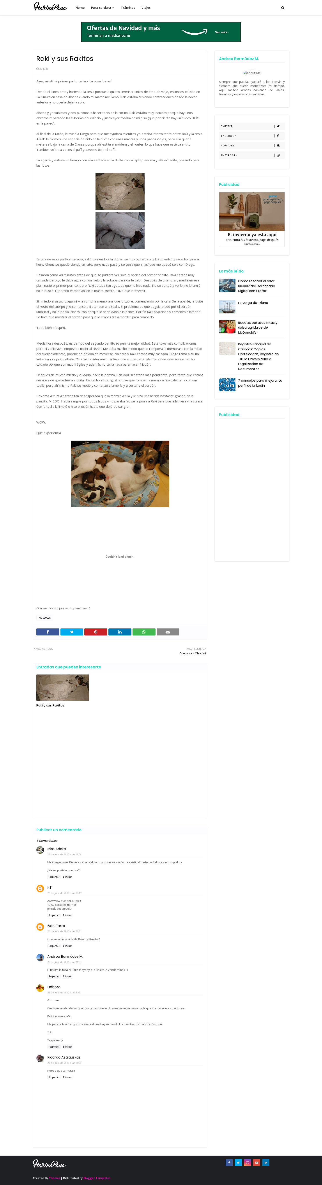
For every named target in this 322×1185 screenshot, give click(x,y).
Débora (53, 986)
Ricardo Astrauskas (63, 1057)
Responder (54, 876)
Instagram (229, 155)
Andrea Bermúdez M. (65, 956)
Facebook (229, 135)
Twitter (227, 126)
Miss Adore (56, 848)
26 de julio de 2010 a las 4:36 (64, 992)
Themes (54, 1178)
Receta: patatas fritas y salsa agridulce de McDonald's (257, 327)
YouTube (228, 145)
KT (49, 887)
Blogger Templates (96, 1178)
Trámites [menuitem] (128, 7)
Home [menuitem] (80, 7)
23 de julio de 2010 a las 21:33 (64, 962)
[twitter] (238, 1162)
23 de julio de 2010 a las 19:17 (64, 893)
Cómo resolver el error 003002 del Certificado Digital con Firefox (256, 286)
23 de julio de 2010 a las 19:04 (64, 854)
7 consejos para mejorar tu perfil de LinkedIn (260, 383)
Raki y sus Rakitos (50, 705)
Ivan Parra (56, 925)
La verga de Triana (253, 302)
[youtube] (256, 1162)
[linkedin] (265, 1162)
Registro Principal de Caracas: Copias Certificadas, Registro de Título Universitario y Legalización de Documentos (258, 356)
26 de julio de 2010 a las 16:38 (64, 1062)
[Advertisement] (120, 761)
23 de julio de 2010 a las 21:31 (64, 931)
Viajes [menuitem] (146, 7)
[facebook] (229, 1162)
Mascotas (45, 617)
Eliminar (67, 876)
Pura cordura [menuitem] (101, 7)
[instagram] (247, 1162)
